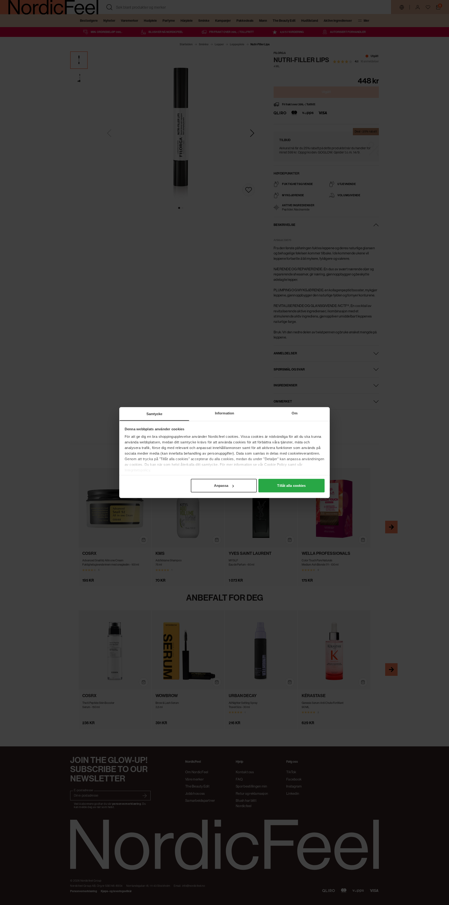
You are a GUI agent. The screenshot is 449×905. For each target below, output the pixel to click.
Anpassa (221, 486)
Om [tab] (294, 413)
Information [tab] (224, 413)
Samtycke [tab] (154, 414)
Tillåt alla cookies (291, 486)
